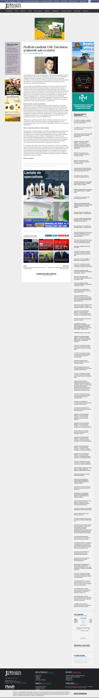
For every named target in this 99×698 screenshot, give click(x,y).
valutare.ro (83, 637)
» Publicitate (69, 678)
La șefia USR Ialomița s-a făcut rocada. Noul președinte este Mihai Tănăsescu (12, 70)
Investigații (77, 11)
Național (23, 11)
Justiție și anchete (66, 11)
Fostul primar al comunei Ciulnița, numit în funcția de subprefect (61, 260)
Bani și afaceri (38, 11)
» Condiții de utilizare (40, 686)
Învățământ (55, 11)
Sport (7, 15)
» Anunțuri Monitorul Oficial (73, 677)
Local (16, 11)
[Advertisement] (67, 6)
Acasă (6, 1)
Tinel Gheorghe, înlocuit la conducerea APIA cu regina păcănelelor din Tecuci (45, 259)
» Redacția (37, 677)
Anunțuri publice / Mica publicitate (31, 1)
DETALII (76, 693)
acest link (91, 686)
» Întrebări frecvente (40, 680)
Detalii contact (83, 1)
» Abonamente (69, 680)
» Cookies (37, 689)
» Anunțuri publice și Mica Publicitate (75, 675)
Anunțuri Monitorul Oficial (46, 1)
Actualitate (9, 11)
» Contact (37, 678)
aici (9, 678)
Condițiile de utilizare (48, 275)
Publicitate (56, 1)
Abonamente (64, 1)
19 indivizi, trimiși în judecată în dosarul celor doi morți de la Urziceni (12, 50)
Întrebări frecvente (73, 1)
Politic (30, 11)
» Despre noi (38, 675)
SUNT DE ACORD (82, 693)
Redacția (19, 1)
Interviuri (85, 11)
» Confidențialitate (40, 688)
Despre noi (12, 1)
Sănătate (47, 11)
